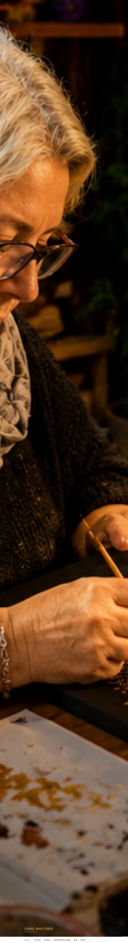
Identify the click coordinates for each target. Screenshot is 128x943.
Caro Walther (39, 928)
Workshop (47, 940)
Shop (75, 940)
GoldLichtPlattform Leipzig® (62, 940)
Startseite (27, 940)
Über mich (38, 940)
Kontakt (82, 940)
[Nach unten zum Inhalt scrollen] (106, 940)
